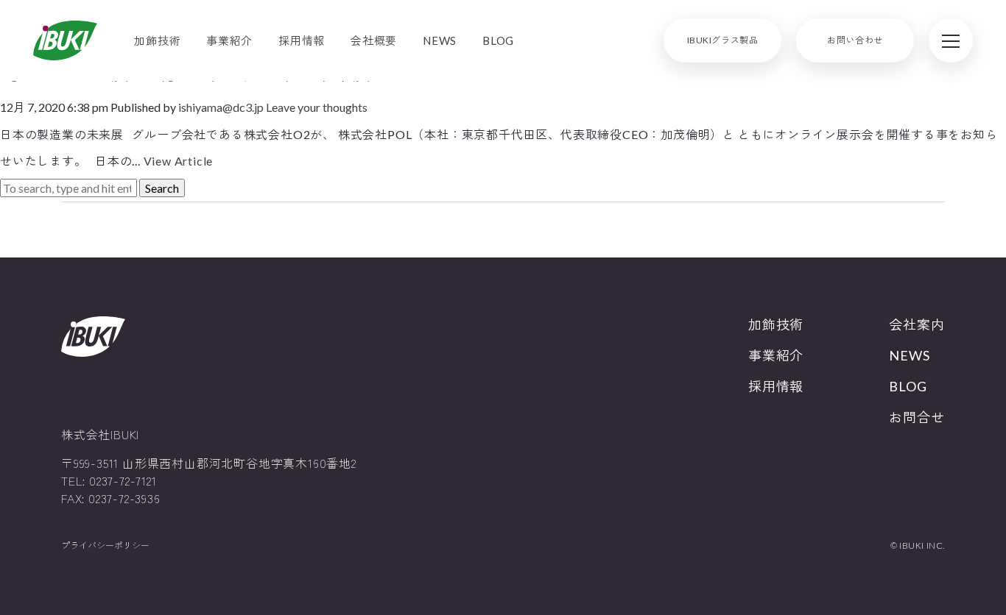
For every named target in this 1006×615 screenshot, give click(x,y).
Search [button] (162, 188)
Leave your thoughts (316, 107)
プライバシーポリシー (105, 545)
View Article (179, 161)
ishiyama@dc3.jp (221, 107)
